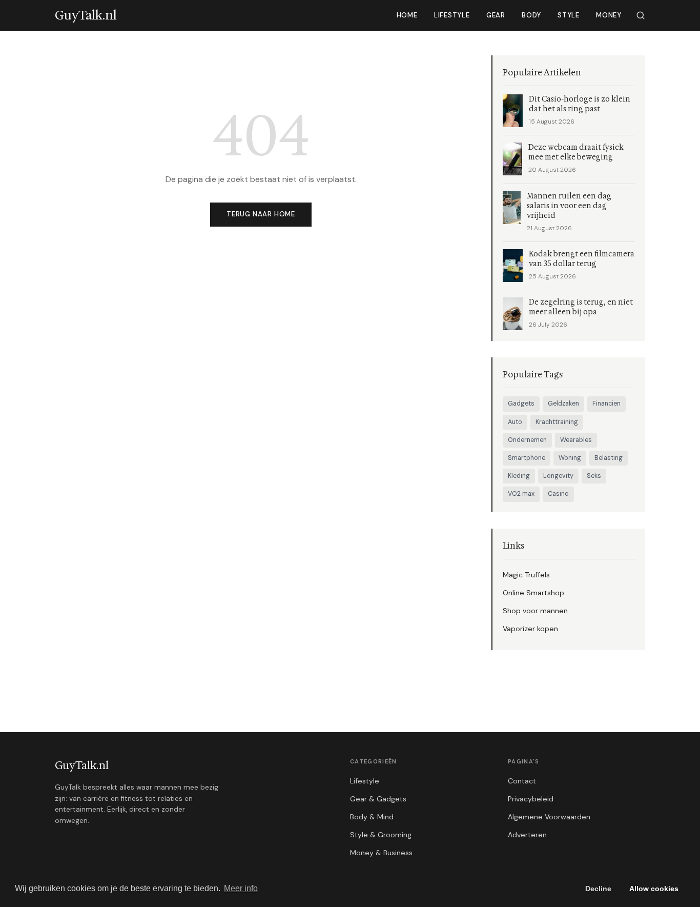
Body (531, 15)
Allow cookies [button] (653, 888)
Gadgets (521, 403)
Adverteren (527, 834)
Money (609, 15)
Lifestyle (452, 15)
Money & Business (381, 852)
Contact (522, 780)
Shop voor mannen (535, 610)
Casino (558, 494)
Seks (594, 476)
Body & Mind (372, 816)
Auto (515, 422)
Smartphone (526, 458)
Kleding (519, 476)
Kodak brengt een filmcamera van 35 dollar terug (581, 259)
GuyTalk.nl (82, 765)
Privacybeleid (530, 798)
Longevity (558, 476)
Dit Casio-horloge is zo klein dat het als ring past (579, 104)
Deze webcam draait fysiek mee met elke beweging (576, 152)
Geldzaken (563, 403)
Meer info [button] (241, 888)
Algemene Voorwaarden (549, 816)
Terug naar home (261, 214)
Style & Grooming (380, 834)
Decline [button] (598, 888)
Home (407, 15)
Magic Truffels (526, 574)
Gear (495, 15)
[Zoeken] (640, 15)
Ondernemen (527, 440)
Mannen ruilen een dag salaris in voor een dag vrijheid (569, 205)
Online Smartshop (533, 592)
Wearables (576, 440)
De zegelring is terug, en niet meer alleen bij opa (581, 307)
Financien (606, 403)
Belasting (608, 458)
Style (569, 15)
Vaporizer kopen (530, 628)
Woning (570, 458)
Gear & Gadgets (378, 798)
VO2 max (521, 494)
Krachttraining (557, 422)
